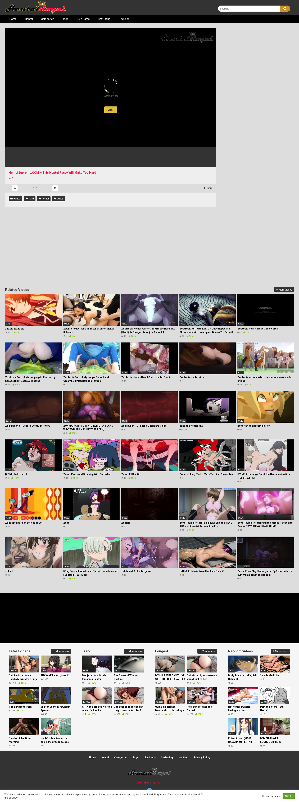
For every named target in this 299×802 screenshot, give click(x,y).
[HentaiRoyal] (35, 7)
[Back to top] (287, 791)
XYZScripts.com (167, 800)
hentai (45, 198)
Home (13, 19)
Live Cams (83, 19)
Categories (47, 19)
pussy (59, 198)
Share (208, 188)
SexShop (124, 19)
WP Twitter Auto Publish (136, 800)
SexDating (104, 19)
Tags (66, 19)
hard (31, 198)
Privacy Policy (202, 757)
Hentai (29, 19)
